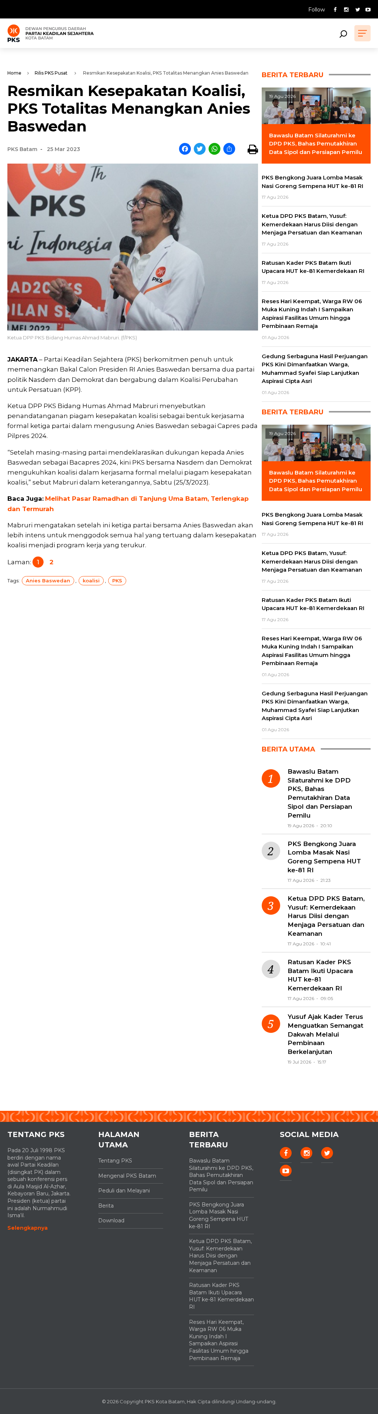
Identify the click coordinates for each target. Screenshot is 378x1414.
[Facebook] (185, 149)
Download (111, 1220)
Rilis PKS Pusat (51, 73)
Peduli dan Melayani (124, 1190)
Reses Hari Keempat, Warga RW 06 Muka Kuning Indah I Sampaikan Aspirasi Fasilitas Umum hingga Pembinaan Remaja (218, 1340)
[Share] (229, 149)
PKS (117, 580)
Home (14, 73)
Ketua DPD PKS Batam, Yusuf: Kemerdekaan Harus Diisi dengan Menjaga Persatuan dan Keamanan (326, 916)
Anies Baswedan (48, 580)
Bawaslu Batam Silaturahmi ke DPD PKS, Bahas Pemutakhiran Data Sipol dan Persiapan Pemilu (320, 793)
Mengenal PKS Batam (127, 1175)
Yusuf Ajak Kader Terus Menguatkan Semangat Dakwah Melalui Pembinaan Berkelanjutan (325, 1034)
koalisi (91, 580)
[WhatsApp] (214, 149)
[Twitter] (199, 149)
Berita (106, 1205)
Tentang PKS (115, 1160)
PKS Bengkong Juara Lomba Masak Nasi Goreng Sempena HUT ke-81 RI (324, 857)
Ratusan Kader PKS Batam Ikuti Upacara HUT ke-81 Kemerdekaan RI (320, 975)
